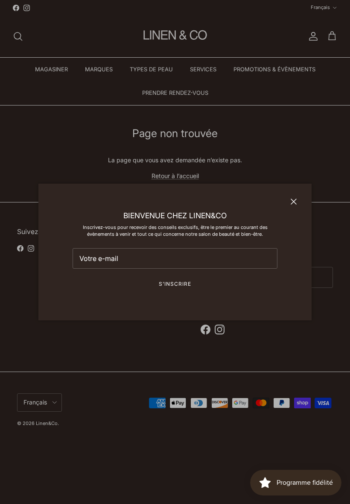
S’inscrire (175, 284)
